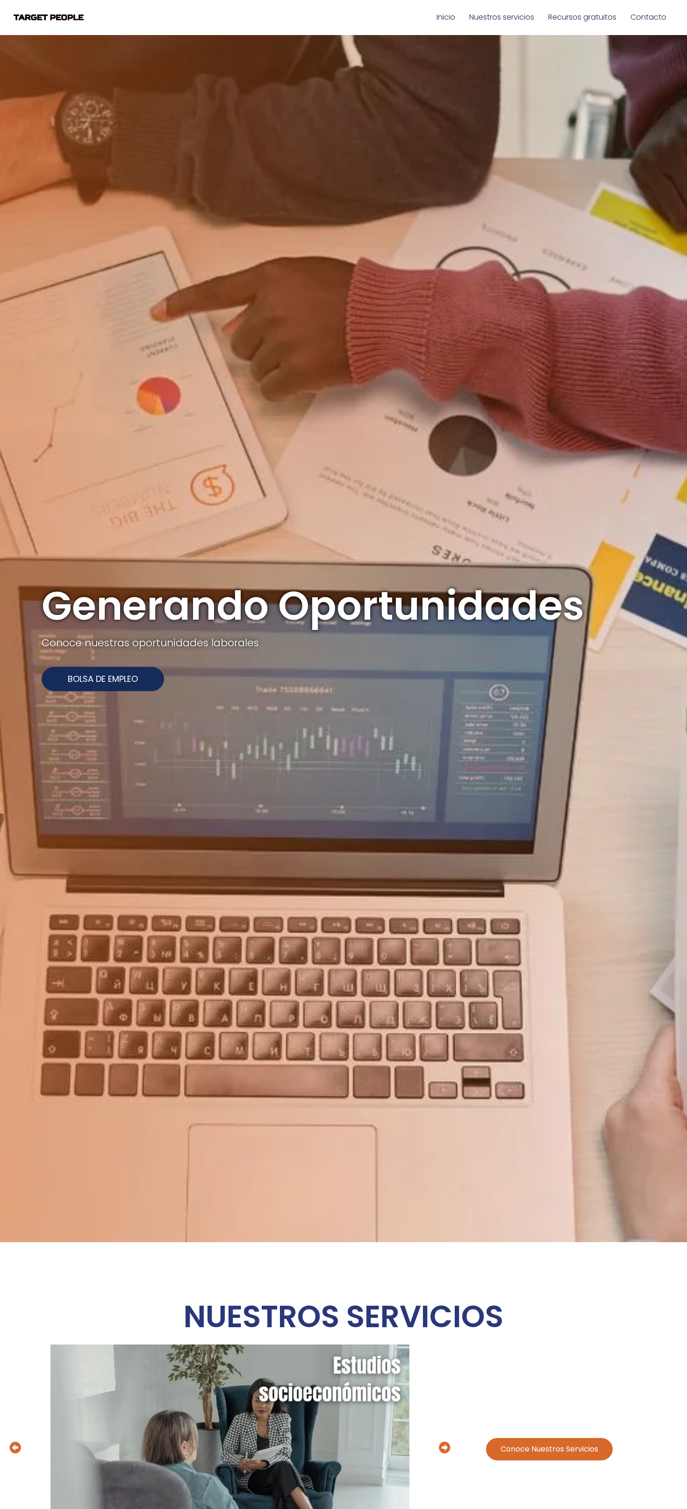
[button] (103, 679)
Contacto (648, 17)
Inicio (446, 17)
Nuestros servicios (501, 17)
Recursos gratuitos (582, 17)
